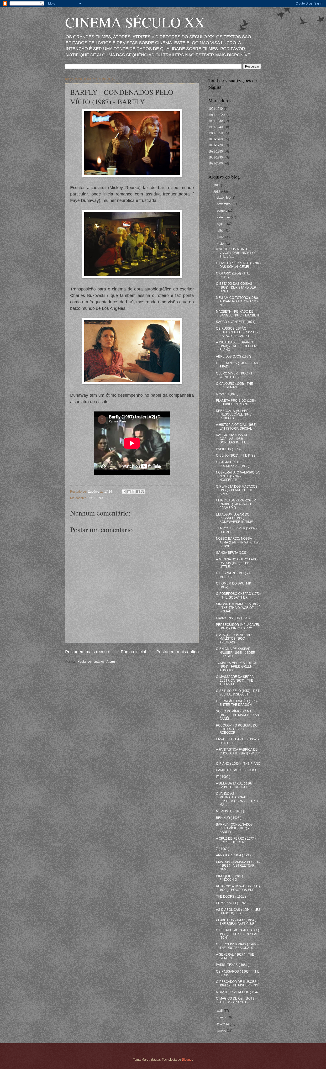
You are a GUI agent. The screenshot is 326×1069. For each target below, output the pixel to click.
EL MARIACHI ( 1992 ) (231, 903)
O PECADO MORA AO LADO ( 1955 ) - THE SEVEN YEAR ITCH (237, 933)
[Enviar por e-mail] (124, 491)
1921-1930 (215, 121)
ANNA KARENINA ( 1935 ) (234, 855)
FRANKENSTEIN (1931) (233, 618)
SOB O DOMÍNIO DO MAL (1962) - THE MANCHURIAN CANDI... (237, 715)
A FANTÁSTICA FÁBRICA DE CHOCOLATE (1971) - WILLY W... (238, 753)
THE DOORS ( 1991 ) (231, 896)
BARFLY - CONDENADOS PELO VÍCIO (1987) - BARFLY (234, 828)
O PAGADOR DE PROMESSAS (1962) (232, 464)
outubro (222, 210)
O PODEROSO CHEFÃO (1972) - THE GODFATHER (238, 595)
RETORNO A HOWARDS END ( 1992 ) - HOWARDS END (238, 888)
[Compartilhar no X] (133, 491)
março (221, 1017)
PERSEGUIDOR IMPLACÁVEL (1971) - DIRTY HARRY (238, 626)
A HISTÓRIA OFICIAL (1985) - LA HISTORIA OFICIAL (237, 426)
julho (220, 230)
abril (220, 1010)
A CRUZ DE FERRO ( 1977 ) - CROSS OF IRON (237, 840)
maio (221, 243)
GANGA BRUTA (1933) (231, 552)
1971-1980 (215, 151)
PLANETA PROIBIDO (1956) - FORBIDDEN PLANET (237, 402)
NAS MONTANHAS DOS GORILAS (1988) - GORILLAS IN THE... (233, 438)
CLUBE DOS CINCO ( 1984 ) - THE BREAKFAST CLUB (237, 921)
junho (221, 237)
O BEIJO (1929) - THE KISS (236, 455)
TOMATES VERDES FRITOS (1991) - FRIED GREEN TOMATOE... (236, 666)
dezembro (224, 197)
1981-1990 (95, 498)
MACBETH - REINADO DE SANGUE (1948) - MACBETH (238, 313)
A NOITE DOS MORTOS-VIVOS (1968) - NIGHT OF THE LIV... (236, 252)
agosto (222, 224)
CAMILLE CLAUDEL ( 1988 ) (236, 770)
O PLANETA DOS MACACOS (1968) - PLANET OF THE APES (237, 490)
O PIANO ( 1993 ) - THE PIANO (238, 763)
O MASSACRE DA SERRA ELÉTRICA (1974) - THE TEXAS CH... (234, 680)
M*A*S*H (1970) (227, 394)
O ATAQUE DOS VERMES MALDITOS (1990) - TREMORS (234, 638)
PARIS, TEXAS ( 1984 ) (232, 965)
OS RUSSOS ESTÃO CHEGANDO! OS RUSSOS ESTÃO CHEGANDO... (237, 332)
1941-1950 (215, 133)
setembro (224, 217)
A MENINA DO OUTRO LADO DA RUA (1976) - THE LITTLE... (237, 563)
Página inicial (133, 651)
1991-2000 (215, 163)
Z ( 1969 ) (222, 849)
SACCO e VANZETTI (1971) (235, 322)
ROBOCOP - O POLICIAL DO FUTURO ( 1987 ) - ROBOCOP (237, 729)
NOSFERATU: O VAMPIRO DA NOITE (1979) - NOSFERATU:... (237, 476)
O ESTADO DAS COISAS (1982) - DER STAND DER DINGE (236, 287)
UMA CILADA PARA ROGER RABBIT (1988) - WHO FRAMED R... (236, 504)
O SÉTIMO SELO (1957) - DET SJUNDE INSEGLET (237, 692)
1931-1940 (215, 127)
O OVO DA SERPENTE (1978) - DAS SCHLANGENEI (238, 265)
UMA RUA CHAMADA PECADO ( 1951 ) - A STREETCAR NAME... (238, 865)
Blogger (187, 1059)
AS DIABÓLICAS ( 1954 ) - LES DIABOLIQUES (238, 911)
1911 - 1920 (216, 115)
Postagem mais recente (87, 651)
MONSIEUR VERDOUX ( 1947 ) (238, 992)
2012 (217, 192)
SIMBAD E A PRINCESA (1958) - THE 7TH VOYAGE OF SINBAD (238, 607)
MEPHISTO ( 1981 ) (230, 811)
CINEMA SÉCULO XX (135, 22)
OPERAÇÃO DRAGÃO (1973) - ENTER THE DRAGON (237, 702)
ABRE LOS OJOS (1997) (233, 356)
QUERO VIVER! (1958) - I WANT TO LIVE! (234, 375)
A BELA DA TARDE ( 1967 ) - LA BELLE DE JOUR (236, 785)
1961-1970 (215, 145)
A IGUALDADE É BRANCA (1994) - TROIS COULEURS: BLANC (237, 346)
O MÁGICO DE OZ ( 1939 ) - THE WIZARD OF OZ (236, 1000)
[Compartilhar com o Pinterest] (142, 491)
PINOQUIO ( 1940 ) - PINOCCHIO (230, 877)
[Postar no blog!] (128, 491)
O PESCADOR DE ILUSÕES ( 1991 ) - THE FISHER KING (237, 983)
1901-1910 (215, 109)
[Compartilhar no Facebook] (138, 491)
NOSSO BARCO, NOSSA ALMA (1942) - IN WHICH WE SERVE (238, 542)
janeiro (222, 1030)
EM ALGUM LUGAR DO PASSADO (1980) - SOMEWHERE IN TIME (234, 518)
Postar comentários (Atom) (96, 661)
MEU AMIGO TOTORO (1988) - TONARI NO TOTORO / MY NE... (238, 301)
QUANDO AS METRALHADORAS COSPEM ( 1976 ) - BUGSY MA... (237, 799)
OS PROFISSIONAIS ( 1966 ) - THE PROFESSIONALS (237, 946)
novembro (224, 204)
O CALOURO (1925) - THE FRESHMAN (234, 385)
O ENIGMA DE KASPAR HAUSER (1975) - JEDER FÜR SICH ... (235, 652)
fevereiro (223, 1024)
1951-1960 (215, 139)
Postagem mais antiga (177, 651)
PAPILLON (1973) (228, 449)
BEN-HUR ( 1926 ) (228, 818)
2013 (217, 185)
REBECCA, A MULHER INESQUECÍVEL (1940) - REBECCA (235, 414)
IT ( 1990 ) (223, 777)
